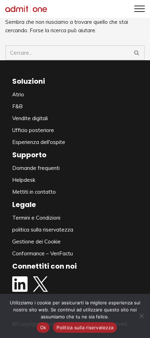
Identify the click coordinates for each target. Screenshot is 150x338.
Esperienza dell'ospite (38, 142)
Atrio (18, 94)
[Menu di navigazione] (137, 8)
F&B (17, 106)
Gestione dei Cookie (36, 241)
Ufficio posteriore (33, 130)
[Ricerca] (137, 52)
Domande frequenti (36, 168)
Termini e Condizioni (36, 217)
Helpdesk (23, 180)
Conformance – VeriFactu (42, 253)
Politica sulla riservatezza (85, 327)
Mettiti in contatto (34, 191)
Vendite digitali (30, 118)
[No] (141, 315)
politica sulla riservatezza (42, 229)
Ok (43, 327)
